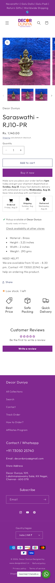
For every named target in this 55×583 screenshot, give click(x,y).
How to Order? (15, 422)
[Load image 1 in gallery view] (14, 95)
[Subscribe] (45, 499)
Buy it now (28, 172)
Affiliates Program (17, 429)
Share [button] (9, 282)
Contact (11, 406)
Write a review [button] (27, 348)
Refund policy (39, 563)
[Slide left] (3, 95)
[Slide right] (51, 95)
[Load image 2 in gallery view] (27, 95)
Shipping (6, 137)
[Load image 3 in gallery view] (41, 95)
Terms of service (37, 568)
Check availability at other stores (25, 228)
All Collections (14, 391)
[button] (7, 23)
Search (10, 399)
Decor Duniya (25, 559)
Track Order (13, 414)
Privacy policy (19, 568)
